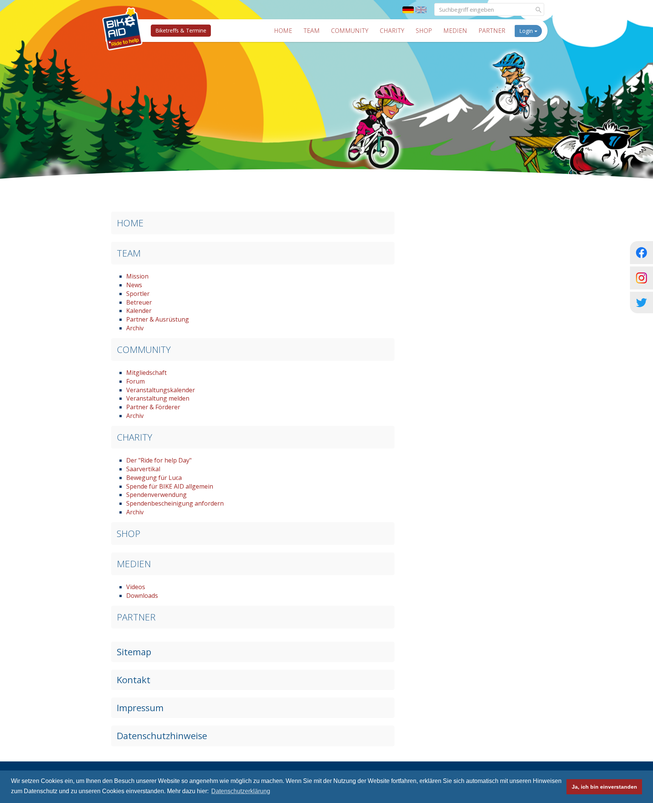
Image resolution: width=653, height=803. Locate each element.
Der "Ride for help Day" (159, 460)
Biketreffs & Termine (180, 30)
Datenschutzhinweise (162, 735)
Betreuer (139, 302)
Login (526, 30)
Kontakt (133, 679)
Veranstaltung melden (157, 398)
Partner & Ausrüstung (157, 319)
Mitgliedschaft (146, 372)
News (134, 285)
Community (349, 30)
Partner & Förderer (153, 407)
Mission (137, 276)
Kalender (139, 310)
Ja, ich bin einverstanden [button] (604, 787)
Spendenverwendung (156, 494)
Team (311, 30)
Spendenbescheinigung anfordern (175, 503)
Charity (392, 30)
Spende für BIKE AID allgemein (169, 486)
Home (283, 30)
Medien (455, 30)
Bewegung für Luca (154, 477)
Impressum (140, 707)
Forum (135, 381)
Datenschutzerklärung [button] (240, 791)
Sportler (138, 293)
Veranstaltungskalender (160, 390)
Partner (491, 30)
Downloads (142, 595)
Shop (424, 30)
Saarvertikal (143, 469)
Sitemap (134, 651)
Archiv (135, 328)
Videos (135, 587)
